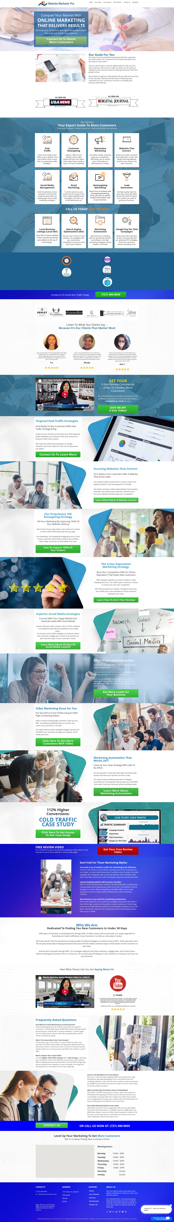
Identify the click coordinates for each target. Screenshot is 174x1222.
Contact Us (117, 1219)
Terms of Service (125, 1219)
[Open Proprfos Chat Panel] (168, 1218)
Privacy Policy (133, 1219)
